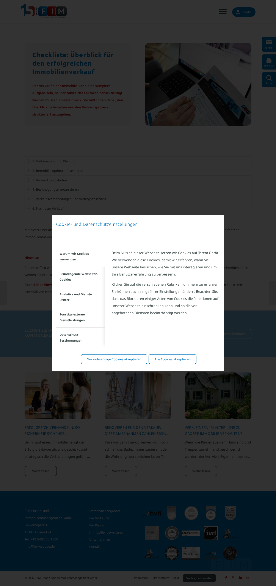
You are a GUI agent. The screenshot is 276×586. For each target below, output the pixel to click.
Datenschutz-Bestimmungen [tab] (71, 337)
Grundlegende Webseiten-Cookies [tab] (79, 277)
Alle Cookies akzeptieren (172, 359)
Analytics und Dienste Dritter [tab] (76, 297)
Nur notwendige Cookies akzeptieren (114, 359)
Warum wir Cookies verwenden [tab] (74, 256)
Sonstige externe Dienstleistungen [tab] (72, 317)
